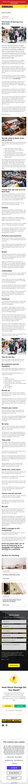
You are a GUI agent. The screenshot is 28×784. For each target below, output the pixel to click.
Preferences (19, 760)
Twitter (17, 547)
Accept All (14, 768)
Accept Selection (14, 773)
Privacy (12, 782)
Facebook (6, 547)
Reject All (14, 778)
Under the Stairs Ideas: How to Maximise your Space (12, 600)
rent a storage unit (8, 540)
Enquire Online (19, 710)
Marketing (10, 760)
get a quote (9, 698)
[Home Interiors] (14, 583)
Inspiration (5, 16)
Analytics (19, 757)
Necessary (10, 757)
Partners (14, 763)
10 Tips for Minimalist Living (11, 574)
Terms (16, 782)
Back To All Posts (6, 12)
